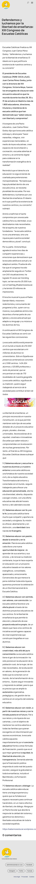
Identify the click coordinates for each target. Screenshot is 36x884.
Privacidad (24, 877)
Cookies (31, 877)
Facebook (29, 865)
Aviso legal (17, 877)
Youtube (29, 871)
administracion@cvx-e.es (14, 865)
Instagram (12, 871)
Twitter (21, 871)
